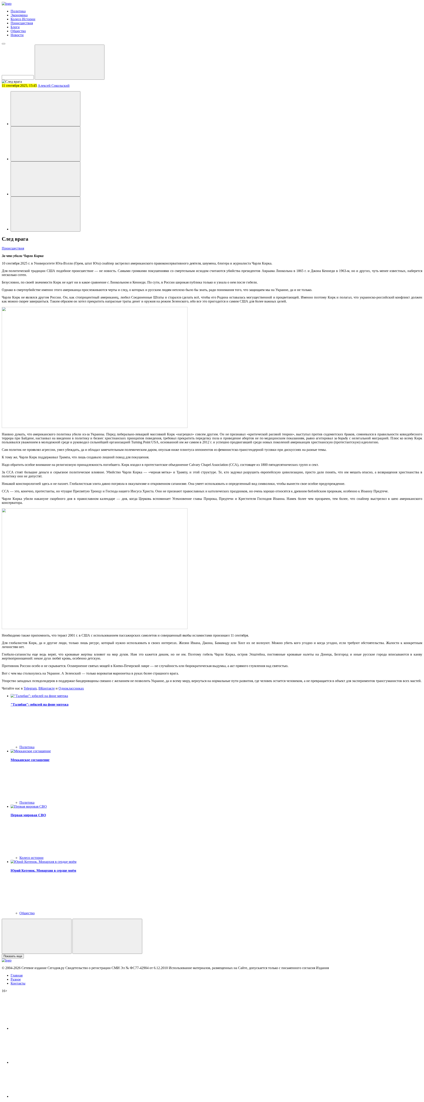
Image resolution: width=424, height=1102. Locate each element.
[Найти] (69, 62)
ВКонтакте (46, 688)
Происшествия (22, 23)
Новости (17, 35)
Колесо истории (31, 858)
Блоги (15, 27)
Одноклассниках (71, 688)
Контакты (18, 983)
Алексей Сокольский (54, 85)
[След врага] (45, 108)
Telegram (30, 688)
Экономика (19, 15)
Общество (18, 31)
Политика (18, 11)
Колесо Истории (23, 19)
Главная (17, 975)
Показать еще (13, 956)
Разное (16, 979)
